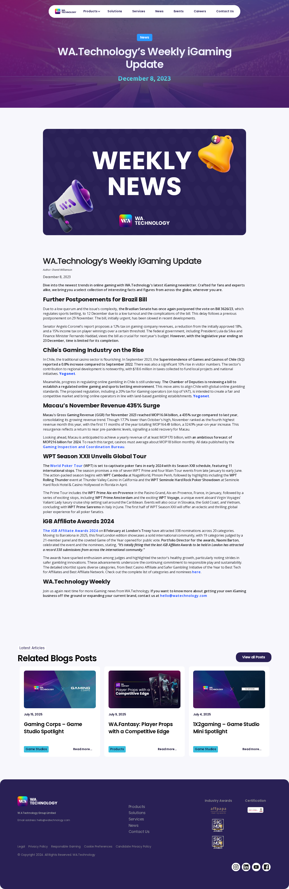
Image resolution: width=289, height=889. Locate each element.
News (159, 11)
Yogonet (67, 373)
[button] (90, 11)
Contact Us (225, 11)
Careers (200, 11)
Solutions (114, 11)
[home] (63, 11)
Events (179, 11)
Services (138, 11)
